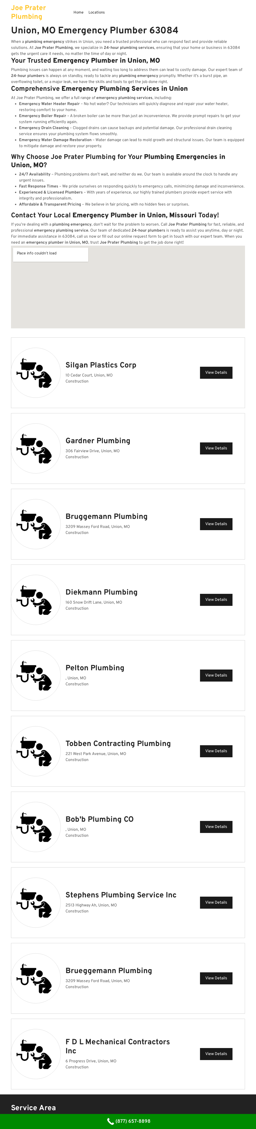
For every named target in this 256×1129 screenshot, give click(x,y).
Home (79, 12)
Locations (96, 12)
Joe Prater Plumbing (28, 13)
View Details (216, 372)
